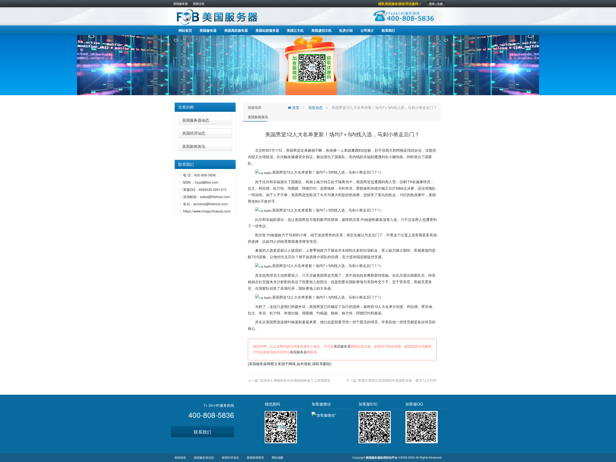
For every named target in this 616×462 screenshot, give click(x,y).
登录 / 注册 (436, 3)
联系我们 (202, 432)
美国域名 (180, 457)
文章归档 (186, 107)
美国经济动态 (193, 133)
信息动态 (254, 107)
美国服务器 (180, 3)
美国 (289, 150)
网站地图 (277, 457)
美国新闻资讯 (193, 146)
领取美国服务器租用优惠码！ (400, 3)
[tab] (205, 107)
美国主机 (199, 3)
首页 (295, 107)
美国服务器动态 (195, 120)
